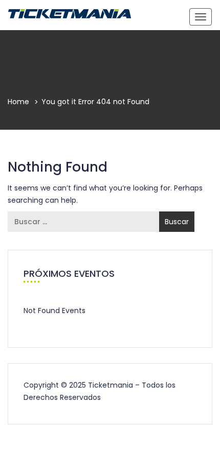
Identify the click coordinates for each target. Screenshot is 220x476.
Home (18, 102)
